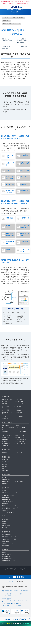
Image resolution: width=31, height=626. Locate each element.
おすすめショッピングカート (9, 477)
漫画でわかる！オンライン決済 (9, 493)
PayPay (4, 416)
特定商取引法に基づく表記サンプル (10, 508)
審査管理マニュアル (6, 503)
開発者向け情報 (5, 497)
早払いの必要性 (5, 545)
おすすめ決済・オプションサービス (7, 47)
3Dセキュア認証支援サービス (10, 234)
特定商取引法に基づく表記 (8, 561)
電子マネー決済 (24, 163)
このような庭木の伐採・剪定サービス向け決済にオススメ (22, 40)
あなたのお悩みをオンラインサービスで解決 (12, 481)
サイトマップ (5, 527)
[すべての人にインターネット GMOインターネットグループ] (13, 619)
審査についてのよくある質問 (9, 506)
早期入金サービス (24, 219)
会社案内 (4, 552)
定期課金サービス (24, 242)
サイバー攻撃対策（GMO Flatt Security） (11, 603)
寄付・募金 (4, 464)
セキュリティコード (20, 427)
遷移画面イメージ (6, 510)
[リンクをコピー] (22, 577)
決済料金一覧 (5, 418)
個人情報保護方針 (6, 556)
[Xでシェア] (14, 577)
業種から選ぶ (6, 457)
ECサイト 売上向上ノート (8, 512)
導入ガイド (5, 488)
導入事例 (4, 491)
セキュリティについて (7, 554)
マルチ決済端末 (19, 416)
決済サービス (6, 397)
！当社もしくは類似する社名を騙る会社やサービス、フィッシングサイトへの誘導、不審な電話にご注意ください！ (15, 2)
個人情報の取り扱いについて (9, 558)
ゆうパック (4, 452)
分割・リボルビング (24, 234)
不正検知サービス (10, 250)
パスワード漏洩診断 (6, 594)
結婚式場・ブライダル (7, 462)
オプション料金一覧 (20, 444)
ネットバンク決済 (10, 164)
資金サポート (6, 532)
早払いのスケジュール (7, 543)
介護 (3, 468)
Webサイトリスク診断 (17, 594)
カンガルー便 (19, 452)
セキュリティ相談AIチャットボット (9, 596)
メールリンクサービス (24, 250)
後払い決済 (23, 176)
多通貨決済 (23, 184)
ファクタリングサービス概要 (9, 539)
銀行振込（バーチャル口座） (10, 191)
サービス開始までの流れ (8, 495)
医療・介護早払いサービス (8, 535)
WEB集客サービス (6, 441)
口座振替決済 (24, 190)
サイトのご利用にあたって (8, 525)
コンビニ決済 (24, 155)
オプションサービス (8, 422)
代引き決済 (9, 171)
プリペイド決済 (10, 184)
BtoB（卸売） (5, 470)
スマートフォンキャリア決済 (10, 177)
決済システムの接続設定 (8, 501)
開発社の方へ (5, 483)
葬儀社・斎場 (5, 460)
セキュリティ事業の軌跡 (16, 605)
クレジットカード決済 (10, 156)
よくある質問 (5, 519)
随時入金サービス (20, 441)
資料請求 (4, 523)
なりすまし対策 (5, 605)
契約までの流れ (5, 541)
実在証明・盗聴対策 (6, 598)
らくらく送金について (22, 46)
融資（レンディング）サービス (9, 537)
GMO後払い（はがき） (7, 435)
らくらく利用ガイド (6, 499)
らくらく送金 (9, 218)
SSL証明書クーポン (6, 479)
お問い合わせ (5, 521)
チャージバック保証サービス (24, 227)
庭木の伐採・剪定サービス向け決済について (7, 39)
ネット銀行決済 (5, 402)
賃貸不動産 (4, 466)
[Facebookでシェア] (18, 577)
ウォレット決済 (24, 171)
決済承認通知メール (10, 242)
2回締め (8, 226)
